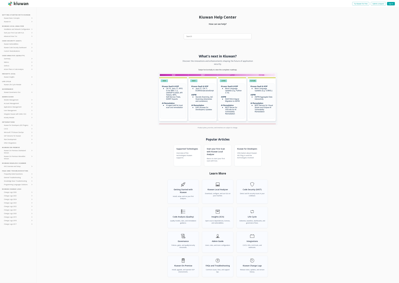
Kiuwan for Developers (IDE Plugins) (16, 125)
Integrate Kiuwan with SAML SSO (15, 114)
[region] (218, 99)
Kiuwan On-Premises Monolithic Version (14, 157)
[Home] (18, 3)
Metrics (6, 62)
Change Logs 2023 (10, 203)
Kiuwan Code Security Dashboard (15, 47)
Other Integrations (10, 143)
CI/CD (6, 129)
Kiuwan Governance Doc (12, 92)
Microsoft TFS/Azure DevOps (14, 132)
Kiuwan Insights (9, 77)
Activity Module (9, 118)
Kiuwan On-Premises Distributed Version (15, 152)
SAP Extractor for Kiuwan (12, 136)
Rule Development (10, 139)
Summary (7, 59)
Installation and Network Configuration (17, 29)
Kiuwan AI (7, 22)
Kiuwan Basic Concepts (12, 18)
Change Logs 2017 (10, 224)
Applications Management (13, 107)
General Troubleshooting (12, 177)
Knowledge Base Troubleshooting (15, 181)
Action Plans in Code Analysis (14, 69)
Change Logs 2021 (10, 210)
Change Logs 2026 (10, 192)
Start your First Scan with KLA (14, 33)
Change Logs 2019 (10, 217)
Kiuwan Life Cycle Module (12, 85)
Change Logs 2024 (10, 199)
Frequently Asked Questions (13, 174)
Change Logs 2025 (10, 196)
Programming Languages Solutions (16, 185)
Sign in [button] (391, 4)
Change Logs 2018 (10, 221)
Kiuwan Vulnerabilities (11, 44)
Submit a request (378, 4)
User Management (10, 110)
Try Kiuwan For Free (361, 4)
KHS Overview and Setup (12, 166)
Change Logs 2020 (10, 213)
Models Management (11, 100)
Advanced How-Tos (10, 36)
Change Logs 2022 (10, 206)
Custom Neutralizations (12, 51)
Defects (6, 66)
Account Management (11, 103)
